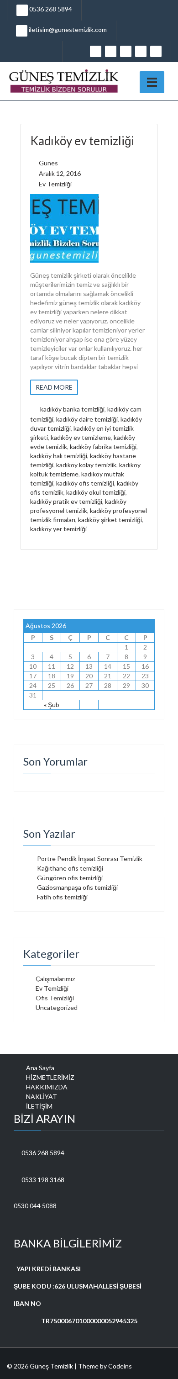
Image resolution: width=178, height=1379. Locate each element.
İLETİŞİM (39, 1106)
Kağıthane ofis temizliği (70, 868)
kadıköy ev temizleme (81, 437)
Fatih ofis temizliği (62, 897)
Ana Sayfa (40, 1068)
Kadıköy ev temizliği (82, 140)
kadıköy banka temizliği (72, 409)
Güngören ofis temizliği (70, 878)
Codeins (120, 1366)
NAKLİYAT (41, 1096)
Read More (54, 387)
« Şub (51, 704)
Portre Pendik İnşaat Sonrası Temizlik (89, 858)
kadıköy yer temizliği (58, 529)
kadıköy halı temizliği (58, 456)
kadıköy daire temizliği (87, 419)
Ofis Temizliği (55, 998)
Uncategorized (57, 1007)
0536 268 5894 (50, 9)
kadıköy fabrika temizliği (103, 446)
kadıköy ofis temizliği (85, 483)
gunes (48, 163)
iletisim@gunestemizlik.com (67, 29)
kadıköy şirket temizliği (110, 519)
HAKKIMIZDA (47, 1087)
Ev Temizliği (55, 184)
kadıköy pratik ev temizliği (66, 501)
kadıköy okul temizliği (96, 492)
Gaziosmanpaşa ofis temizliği (77, 887)
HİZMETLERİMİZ (50, 1077)
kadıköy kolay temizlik (86, 465)
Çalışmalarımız (55, 979)
